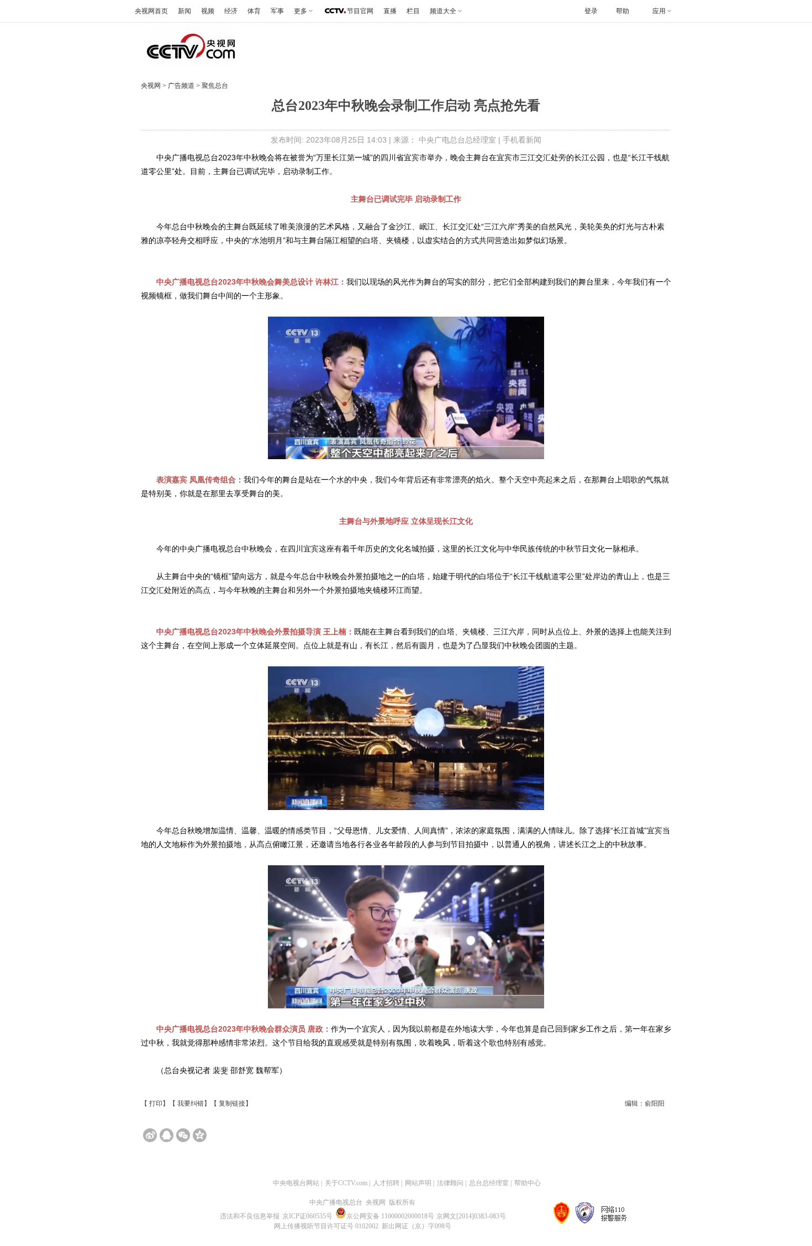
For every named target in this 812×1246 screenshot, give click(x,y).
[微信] (183, 1135)
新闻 (184, 11)
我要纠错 (190, 1103)
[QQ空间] (200, 1135)
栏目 (413, 11)
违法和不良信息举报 (250, 1216)
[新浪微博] (150, 1135)
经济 (231, 11)
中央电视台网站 (296, 1183)
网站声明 (418, 1183)
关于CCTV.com (346, 1183)
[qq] (166, 1135)
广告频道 (182, 86)
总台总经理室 (489, 1183)
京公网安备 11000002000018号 (390, 1216)
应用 (659, 11)
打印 (155, 1103)
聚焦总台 (214, 86)
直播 (390, 11)
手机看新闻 (522, 139)
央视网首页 (151, 11)
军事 (277, 11)
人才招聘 (386, 1183)
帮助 (622, 11)
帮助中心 (527, 1183)
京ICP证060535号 (307, 1216)
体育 (254, 11)
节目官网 (360, 11)
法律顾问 (450, 1183)
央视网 (151, 86)
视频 (207, 11)
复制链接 (232, 1103)
